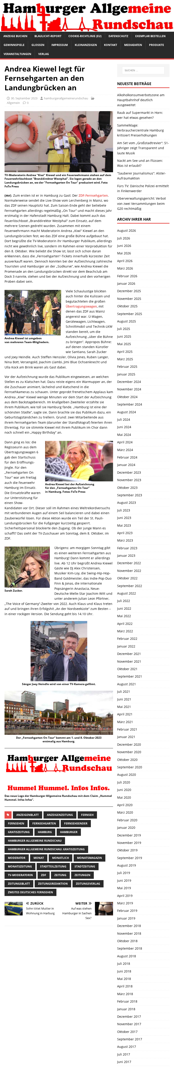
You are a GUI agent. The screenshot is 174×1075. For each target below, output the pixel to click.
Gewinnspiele (14, 45)
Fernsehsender (75, 823)
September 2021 (129, 676)
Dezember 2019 (129, 835)
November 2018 (129, 933)
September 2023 (129, 495)
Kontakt (110, 45)
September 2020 (129, 767)
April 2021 (125, 714)
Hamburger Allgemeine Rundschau (35, 841)
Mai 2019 (124, 888)
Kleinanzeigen (86, 45)
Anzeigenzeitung (60, 815)
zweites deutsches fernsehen (30, 892)
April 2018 (125, 986)
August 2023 (126, 502)
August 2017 (126, 1046)
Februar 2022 (127, 638)
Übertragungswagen (81, 306)
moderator (16, 858)
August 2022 (126, 593)
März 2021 (125, 722)
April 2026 (125, 261)
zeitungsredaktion (53, 884)
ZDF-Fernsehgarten (93, 195)
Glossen (37, 45)
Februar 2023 (127, 548)
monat (39, 858)
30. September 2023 (24, 98)
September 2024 (129, 404)
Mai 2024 (124, 434)
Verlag (43, 54)
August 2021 (126, 684)
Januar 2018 (126, 1009)
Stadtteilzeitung (53, 866)
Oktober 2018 (127, 941)
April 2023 (125, 533)
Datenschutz (118, 36)
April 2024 (125, 442)
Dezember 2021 (129, 654)
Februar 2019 (127, 910)
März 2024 (125, 450)
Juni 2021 (124, 699)
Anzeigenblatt (27, 815)
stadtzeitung (85, 866)
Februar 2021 (127, 729)
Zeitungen (82, 875)
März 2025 (125, 359)
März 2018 (125, 994)
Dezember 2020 (129, 744)
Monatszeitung (20, 866)
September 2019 (129, 858)
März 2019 (125, 903)
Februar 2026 (127, 276)
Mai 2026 (124, 253)
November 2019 (129, 843)
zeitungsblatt (19, 884)
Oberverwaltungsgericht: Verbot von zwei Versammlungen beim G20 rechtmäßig (141, 203)
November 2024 (129, 389)
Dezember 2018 (129, 926)
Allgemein (13, 103)
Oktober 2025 (127, 306)
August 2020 (126, 774)
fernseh (87, 815)
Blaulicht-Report (47, 36)
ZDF (43, 875)
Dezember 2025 (129, 291)
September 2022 (129, 586)
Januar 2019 (126, 918)
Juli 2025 (123, 329)
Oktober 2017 (127, 1032)
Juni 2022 (124, 608)
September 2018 (129, 948)
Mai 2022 (124, 616)
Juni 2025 (124, 336)
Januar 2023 (126, 555)
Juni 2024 (124, 427)
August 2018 (126, 956)
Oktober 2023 (127, 487)
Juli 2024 (123, 419)
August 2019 (126, 865)
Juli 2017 (123, 1054)
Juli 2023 (123, 510)
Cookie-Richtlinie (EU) (85, 36)
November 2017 (129, 1024)
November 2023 (129, 480)
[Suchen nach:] (143, 70)
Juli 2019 (123, 873)
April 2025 (125, 351)
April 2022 (125, 623)
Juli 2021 (123, 691)
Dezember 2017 (129, 1016)
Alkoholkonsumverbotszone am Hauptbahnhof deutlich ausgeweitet (140, 100)
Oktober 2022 (127, 578)
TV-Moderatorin (20, 875)
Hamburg (45, 832)
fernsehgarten (44, 823)
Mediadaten (133, 45)
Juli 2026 (123, 238)
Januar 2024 (126, 465)
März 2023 (125, 540)
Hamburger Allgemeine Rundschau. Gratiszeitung (46, 849)
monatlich (60, 858)
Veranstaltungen (17, 54)
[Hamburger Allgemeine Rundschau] (87, 29)
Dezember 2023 (129, 472)
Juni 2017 (124, 1062)
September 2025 (129, 314)
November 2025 (129, 298)
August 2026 (126, 230)
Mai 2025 (124, 344)
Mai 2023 (124, 525)
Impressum (59, 45)
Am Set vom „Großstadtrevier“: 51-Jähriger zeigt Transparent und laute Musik (143, 148)
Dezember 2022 (129, 563)
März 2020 (125, 812)
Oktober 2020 (127, 759)
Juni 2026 (124, 246)
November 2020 (129, 752)
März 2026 (125, 268)
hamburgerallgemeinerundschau (66, 98)
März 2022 (125, 631)
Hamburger (68, 832)
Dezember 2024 (129, 382)
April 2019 (125, 895)
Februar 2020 (127, 820)
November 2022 (129, 571)
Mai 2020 (124, 797)
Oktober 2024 (127, 397)
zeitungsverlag (88, 884)
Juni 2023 (124, 518)
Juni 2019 (124, 880)
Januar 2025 (126, 374)
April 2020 (125, 805)
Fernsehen (16, 823)
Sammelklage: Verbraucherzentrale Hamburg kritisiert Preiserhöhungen (140, 130)
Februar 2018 (127, 1001)
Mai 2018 (124, 979)
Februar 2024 (127, 457)
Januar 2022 (126, 646)
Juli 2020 (123, 782)
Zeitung (60, 875)
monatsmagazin (89, 858)
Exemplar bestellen (150, 36)
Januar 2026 (126, 283)
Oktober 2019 (127, 850)
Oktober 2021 (127, 669)
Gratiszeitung (19, 832)
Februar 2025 (127, 366)
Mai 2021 (124, 707)
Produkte (156, 45)
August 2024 (126, 412)
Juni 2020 (124, 790)
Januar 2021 (126, 737)
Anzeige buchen (15, 36)
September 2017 (129, 1039)
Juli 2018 (123, 963)
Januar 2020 (126, 827)
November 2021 (129, 661)
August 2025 (126, 321)
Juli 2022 (123, 601)
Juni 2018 (124, 971)
